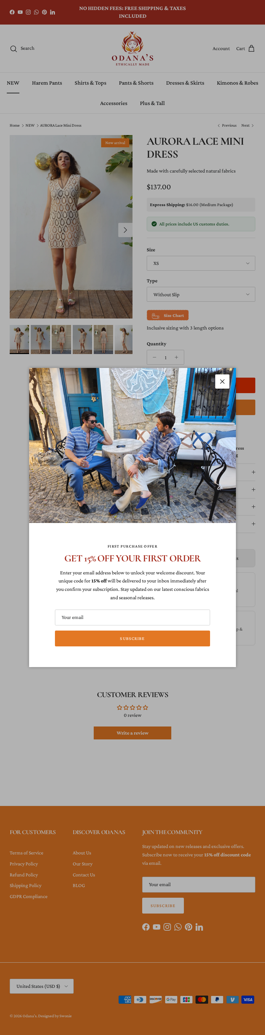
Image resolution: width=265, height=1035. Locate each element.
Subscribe (132, 638)
